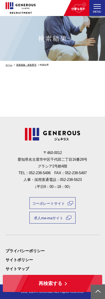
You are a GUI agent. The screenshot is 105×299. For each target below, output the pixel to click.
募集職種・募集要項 (26, 65)
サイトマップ (17, 268)
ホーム (9, 65)
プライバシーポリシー (25, 251)
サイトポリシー (19, 259)
